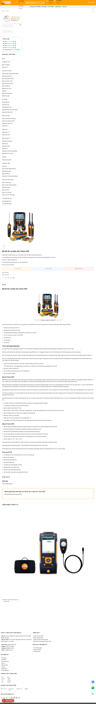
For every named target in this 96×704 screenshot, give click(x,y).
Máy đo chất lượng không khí (9, 185)
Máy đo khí (5, 129)
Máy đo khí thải (6, 146)
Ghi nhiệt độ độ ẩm (6, 107)
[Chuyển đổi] (11, 61)
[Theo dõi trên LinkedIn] (14, 698)
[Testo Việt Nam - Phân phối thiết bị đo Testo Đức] (7, 2)
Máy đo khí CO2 (6, 134)
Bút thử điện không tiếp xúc (9, 168)
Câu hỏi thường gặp (17, 268)
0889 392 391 (10, 45)
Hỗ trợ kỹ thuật (37, 649)
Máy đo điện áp (6, 173)
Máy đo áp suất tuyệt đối (8, 121)
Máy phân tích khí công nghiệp (9, 151)
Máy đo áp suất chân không (9, 118)
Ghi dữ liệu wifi (5, 104)
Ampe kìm (4, 166)
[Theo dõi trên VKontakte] (19, 698)
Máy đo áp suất (6, 115)
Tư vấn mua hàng (37, 648)
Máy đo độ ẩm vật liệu (7, 83)
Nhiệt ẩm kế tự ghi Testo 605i (12, 330)
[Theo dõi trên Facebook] (2, 698)
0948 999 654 (10, 43)
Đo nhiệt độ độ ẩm (6, 70)
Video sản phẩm (79, 268)
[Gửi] (43, 3)
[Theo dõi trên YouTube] (16, 698)
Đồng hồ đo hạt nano (7, 141)
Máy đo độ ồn (5, 190)
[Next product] (94, 9)
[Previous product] (94, 12)
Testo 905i (33, 332)
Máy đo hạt (5, 143)
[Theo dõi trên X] (9, 698)
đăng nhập (11, 494)
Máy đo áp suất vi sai (7, 123)
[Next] (7, 245)
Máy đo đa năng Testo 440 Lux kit (10, 599)
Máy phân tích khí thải (7, 153)
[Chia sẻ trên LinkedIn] (13, 278)
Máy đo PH (5, 67)
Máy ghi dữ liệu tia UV (7, 112)
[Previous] (2, 625)
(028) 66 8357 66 (12, 644)
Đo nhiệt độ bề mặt (7, 76)
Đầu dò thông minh (6, 160)
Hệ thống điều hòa (6, 201)
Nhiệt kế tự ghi (5, 96)
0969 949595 (10, 47)
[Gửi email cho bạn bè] (8, 278)
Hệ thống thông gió (7, 203)
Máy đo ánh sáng (6, 182)
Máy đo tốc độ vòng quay (8, 195)
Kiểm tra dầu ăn (6, 64)
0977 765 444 (10, 41)
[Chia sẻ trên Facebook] (3, 278)
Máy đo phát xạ (6, 138)
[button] (91, 2)
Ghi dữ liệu (4, 99)
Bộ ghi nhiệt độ (5, 102)
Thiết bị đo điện (6, 163)
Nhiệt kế (4, 91)
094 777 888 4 (10, 646)
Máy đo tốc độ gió (6, 192)
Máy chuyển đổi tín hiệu (8, 78)
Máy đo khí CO (5, 132)
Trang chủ (3, 11)
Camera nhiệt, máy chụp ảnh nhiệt (10, 73)
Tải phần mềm (36, 651)
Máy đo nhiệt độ (6, 86)
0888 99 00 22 (14, 49)
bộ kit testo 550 (6, 324)
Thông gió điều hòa (6, 198)
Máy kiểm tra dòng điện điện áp (9, 176)
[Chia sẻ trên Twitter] (6, 278)
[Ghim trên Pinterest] (11, 278)
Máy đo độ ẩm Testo (7, 81)
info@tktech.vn (9, 650)
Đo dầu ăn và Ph (6, 62)
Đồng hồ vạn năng (6, 171)
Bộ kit (8, 11)
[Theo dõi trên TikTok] (7, 698)
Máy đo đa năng (6, 187)
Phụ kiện (4, 157)
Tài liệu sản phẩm (48, 268)
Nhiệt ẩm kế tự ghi (6, 88)
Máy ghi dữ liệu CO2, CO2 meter (10, 109)
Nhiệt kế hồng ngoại (7, 93)
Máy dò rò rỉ (5, 126)
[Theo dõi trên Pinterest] (12, 698)
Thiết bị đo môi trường (7, 179)
